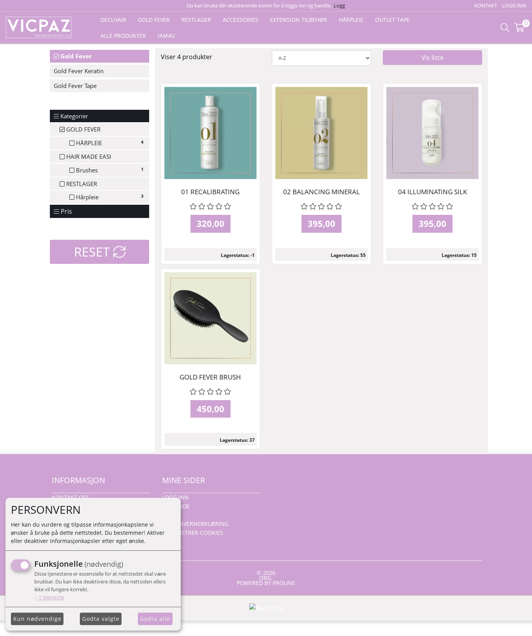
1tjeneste (49, 597)
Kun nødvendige (37, 618)
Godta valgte (101, 618)
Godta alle (155, 618)
